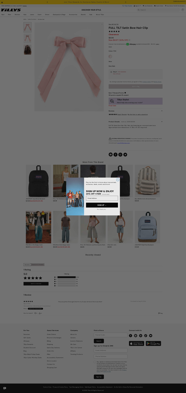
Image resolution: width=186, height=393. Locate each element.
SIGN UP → (101, 205)
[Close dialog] (117, 179)
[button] (161, 179)
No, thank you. (101, 209)
